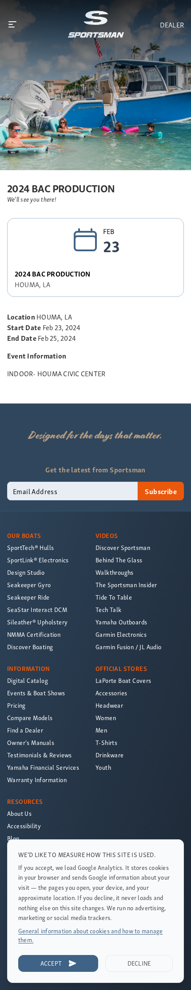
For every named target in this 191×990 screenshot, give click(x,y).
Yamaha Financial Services (43, 767)
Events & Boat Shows (36, 693)
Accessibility (24, 826)
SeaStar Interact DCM (37, 609)
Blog (13, 838)
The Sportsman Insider (126, 585)
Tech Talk (109, 609)
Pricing (16, 705)
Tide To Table (114, 597)
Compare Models (30, 717)
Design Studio (25, 572)
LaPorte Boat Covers (123, 680)
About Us (19, 813)
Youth (103, 767)
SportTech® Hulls (30, 547)
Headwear (109, 705)
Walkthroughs (115, 572)
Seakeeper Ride (28, 597)
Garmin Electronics (121, 634)
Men (101, 730)
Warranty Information (37, 780)
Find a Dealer (25, 730)
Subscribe (161, 491)
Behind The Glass (119, 560)
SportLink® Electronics (38, 560)
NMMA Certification (33, 634)
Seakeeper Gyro (29, 585)
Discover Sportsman (123, 547)
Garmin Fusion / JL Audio (129, 647)
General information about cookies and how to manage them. (90, 935)
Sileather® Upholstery (37, 622)
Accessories (111, 693)
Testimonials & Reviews (39, 755)
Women (106, 717)
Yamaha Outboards (121, 622)
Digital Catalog (27, 680)
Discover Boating (30, 647)
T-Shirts (106, 742)
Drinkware (110, 755)
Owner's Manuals (30, 742)
